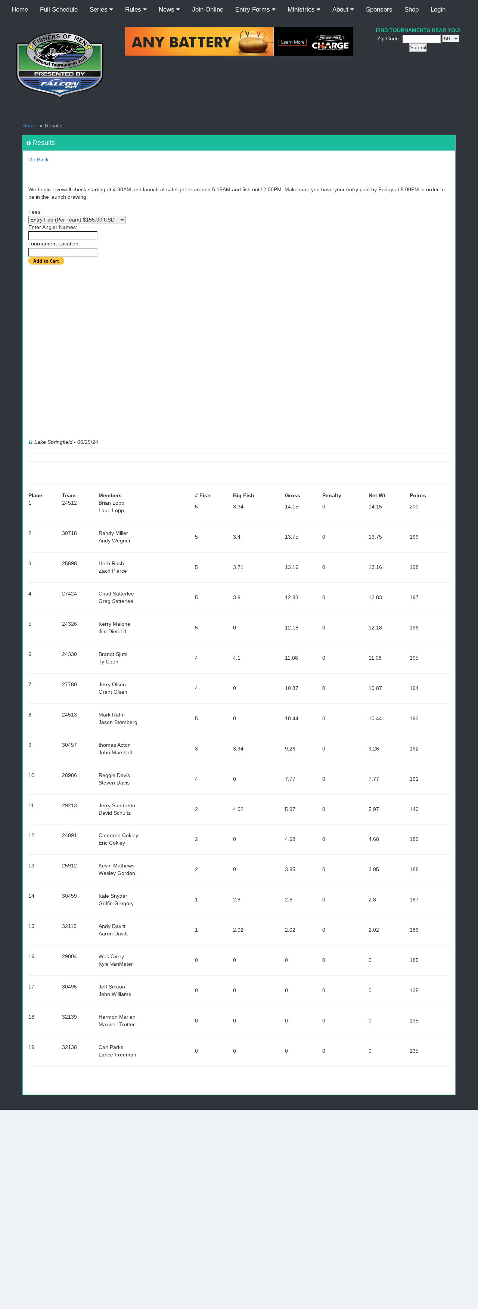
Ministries (302, 9)
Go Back (38, 160)
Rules (134, 9)
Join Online (207, 9)
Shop (411, 9)
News (167, 9)
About (341, 9)
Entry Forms (253, 9)
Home (20, 9)
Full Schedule (59, 9)
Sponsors (379, 9)
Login (438, 9)
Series (99, 9)
